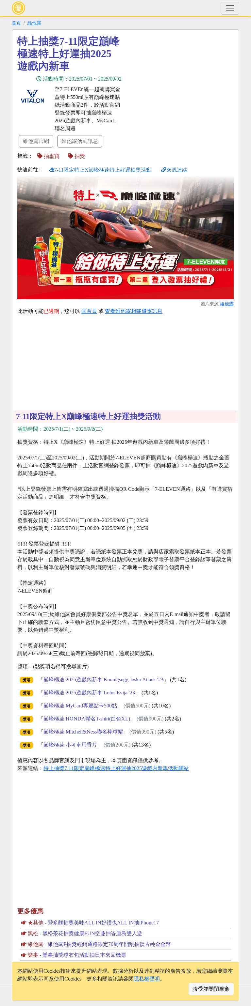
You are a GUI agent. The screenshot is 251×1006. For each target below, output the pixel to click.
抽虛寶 (50, 156)
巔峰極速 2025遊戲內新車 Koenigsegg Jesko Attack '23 (103, 679)
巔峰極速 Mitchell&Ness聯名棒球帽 (83, 732)
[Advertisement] (184, 80)
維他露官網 (36, 141)
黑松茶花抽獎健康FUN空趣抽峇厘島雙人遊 (92, 933)
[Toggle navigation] (230, 8)
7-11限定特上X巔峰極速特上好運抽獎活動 (102, 170)
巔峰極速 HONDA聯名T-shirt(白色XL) (86, 718)
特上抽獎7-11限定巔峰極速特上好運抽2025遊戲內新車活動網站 (116, 768)
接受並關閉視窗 (211, 989)
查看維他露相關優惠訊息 (133, 311)
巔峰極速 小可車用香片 (70, 745)
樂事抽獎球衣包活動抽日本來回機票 (84, 955)
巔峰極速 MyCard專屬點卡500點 (80, 705)
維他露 (34, 22)
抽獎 (79, 156)
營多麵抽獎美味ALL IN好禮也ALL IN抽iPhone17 (103, 922)
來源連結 (176, 170)
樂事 (33, 955)
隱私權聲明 (147, 979)
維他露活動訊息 (79, 141)
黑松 (33, 933)
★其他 (35, 922)
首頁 (16, 22)
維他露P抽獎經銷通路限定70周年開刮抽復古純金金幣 (109, 944)
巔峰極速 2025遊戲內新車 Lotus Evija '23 (89, 692)
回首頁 (89, 311)
